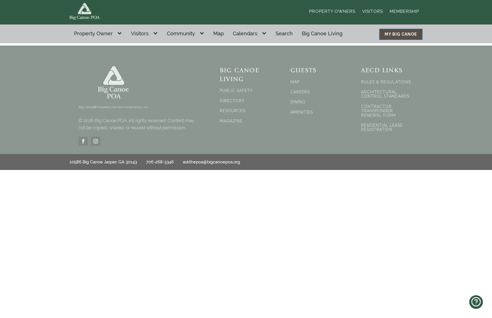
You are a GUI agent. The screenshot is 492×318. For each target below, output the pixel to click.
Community (181, 33)
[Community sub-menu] (203, 33)
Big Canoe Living (322, 33)
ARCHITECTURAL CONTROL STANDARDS (385, 94)
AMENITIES (301, 112)
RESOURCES (232, 111)
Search (284, 33)
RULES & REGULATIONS (386, 82)
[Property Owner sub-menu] (120, 33)
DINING (298, 102)
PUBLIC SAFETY (236, 91)
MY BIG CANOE (401, 34)
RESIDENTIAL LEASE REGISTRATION (382, 127)
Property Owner (93, 33)
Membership (404, 11)
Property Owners (332, 11)
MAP (295, 82)
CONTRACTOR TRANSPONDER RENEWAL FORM (378, 111)
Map (218, 33)
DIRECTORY (232, 101)
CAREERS (300, 92)
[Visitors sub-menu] (156, 33)
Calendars (245, 33)
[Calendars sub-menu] (265, 33)
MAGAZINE (231, 121)
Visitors (372, 11)
